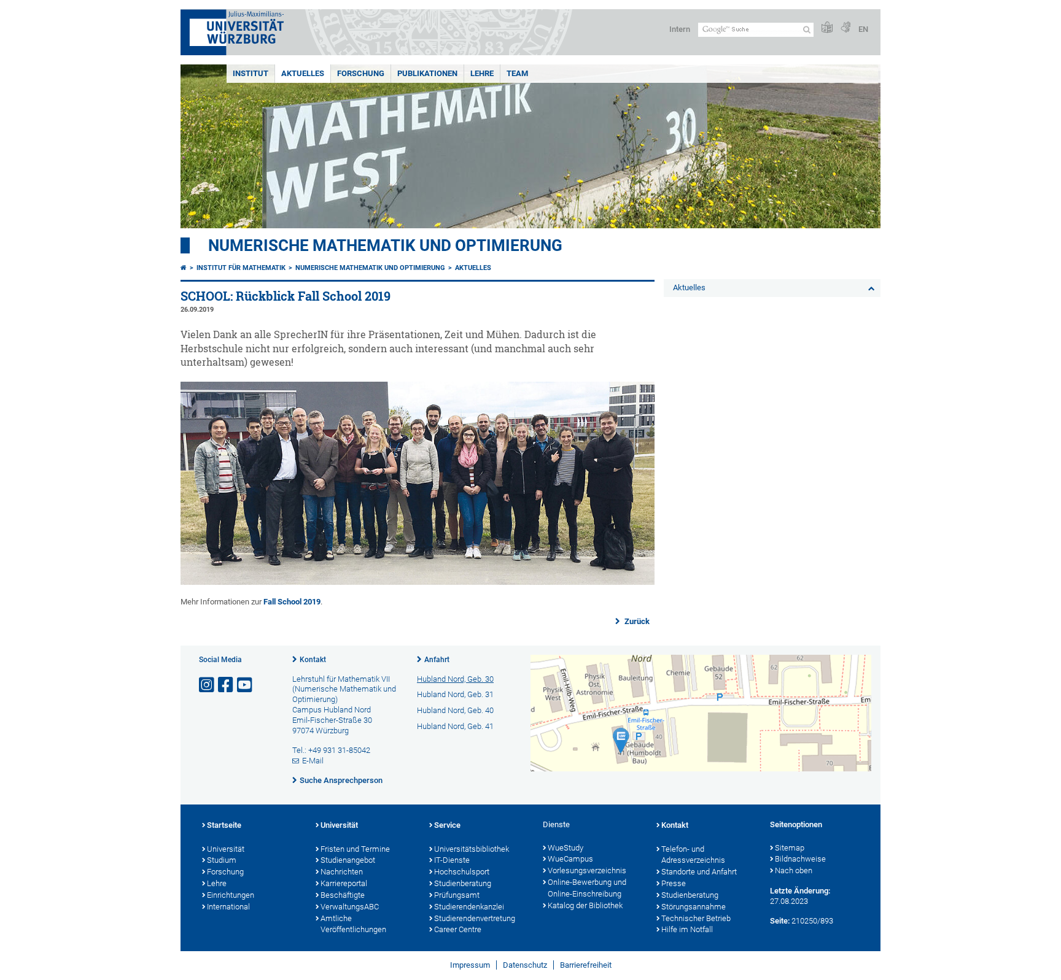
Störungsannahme (693, 906)
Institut (250, 73)
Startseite (224, 825)
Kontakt (313, 659)
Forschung (360, 73)
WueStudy (565, 847)
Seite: (780, 920)
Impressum (470, 965)
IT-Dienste (452, 860)
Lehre (482, 73)
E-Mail (313, 760)
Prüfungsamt (457, 895)
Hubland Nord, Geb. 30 (455, 679)
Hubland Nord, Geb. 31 (455, 694)
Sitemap (789, 847)
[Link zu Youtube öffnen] (245, 685)
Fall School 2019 (292, 601)
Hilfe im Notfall (687, 929)
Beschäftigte (343, 895)
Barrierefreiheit (586, 965)
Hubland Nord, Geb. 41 (455, 726)
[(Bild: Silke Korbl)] (418, 582)
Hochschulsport (461, 871)
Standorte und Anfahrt (699, 871)
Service (447, 825)
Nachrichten (342, 871)
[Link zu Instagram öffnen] (207, 685)
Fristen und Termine (355, 849)
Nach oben (793, 870)
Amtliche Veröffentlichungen (353, 924)
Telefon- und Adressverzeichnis (693, 854)
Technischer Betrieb (696, 918)
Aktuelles (302, 73)
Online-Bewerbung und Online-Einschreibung (587, 888)
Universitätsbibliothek (471, 849)
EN (863, 29)
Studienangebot (348, 860)
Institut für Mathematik (241, 268)
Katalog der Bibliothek (585, 905)
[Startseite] (184, 268)
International (228, 906)
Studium (221, 860)
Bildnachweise (800, 858)
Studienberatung (462, 883)
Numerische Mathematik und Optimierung (385, 245)
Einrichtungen (230, 895)
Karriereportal (344, 883)
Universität (225, 849)
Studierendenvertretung (474, 918)
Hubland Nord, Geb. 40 (455, 710)
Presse (673, 883)
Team (517, 73)
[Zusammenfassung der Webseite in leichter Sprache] (827, 27)
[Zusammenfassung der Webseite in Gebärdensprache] (845, 27)
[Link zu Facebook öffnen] (226, 685)
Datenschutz (525, 965)
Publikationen (427, 73)
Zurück (636, 621)
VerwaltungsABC (350, 906)
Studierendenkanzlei (469, 906)
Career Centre (457, 929)
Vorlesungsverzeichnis (587, 870)
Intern (679, 29)
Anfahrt (436, 659)
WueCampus (570, 858)
